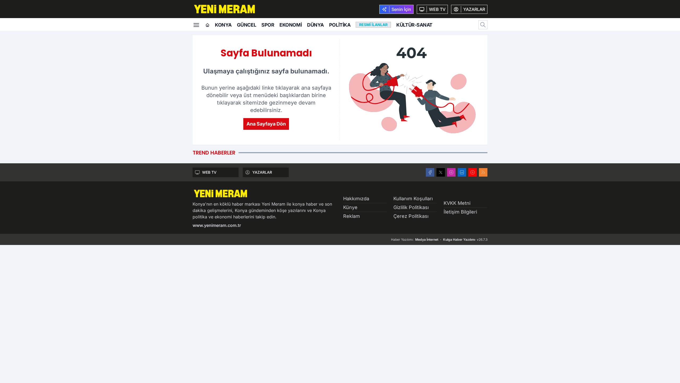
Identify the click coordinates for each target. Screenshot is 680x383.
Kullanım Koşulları (413, 198)
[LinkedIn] (462, 172)
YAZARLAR (262, 172)
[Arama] (482, 24)
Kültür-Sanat (414, 25)
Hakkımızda (356, 198)
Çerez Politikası (410, 216)
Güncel (246, 25)
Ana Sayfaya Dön (266, 124)
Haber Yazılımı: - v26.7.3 (439, 240)
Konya (223, 25)
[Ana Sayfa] (207, 25)
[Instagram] (451, 172)
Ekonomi (290, 25)
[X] (440, 172)
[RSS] (483, 172)
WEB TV (209, 172)
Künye (350, 207)
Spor (267, 25)
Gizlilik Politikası (411, 207)
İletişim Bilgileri (460, 212)
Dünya (315, 25)
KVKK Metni (457, 203)
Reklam (351, 216)
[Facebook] (430, 172)
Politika (339, 25)
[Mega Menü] (196, 24)
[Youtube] (472, 172)
